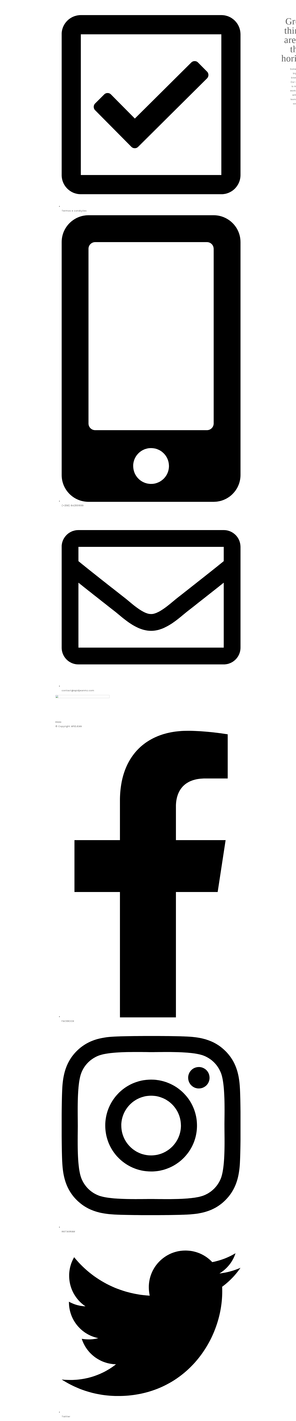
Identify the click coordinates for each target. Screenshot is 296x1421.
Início (58, 722)
